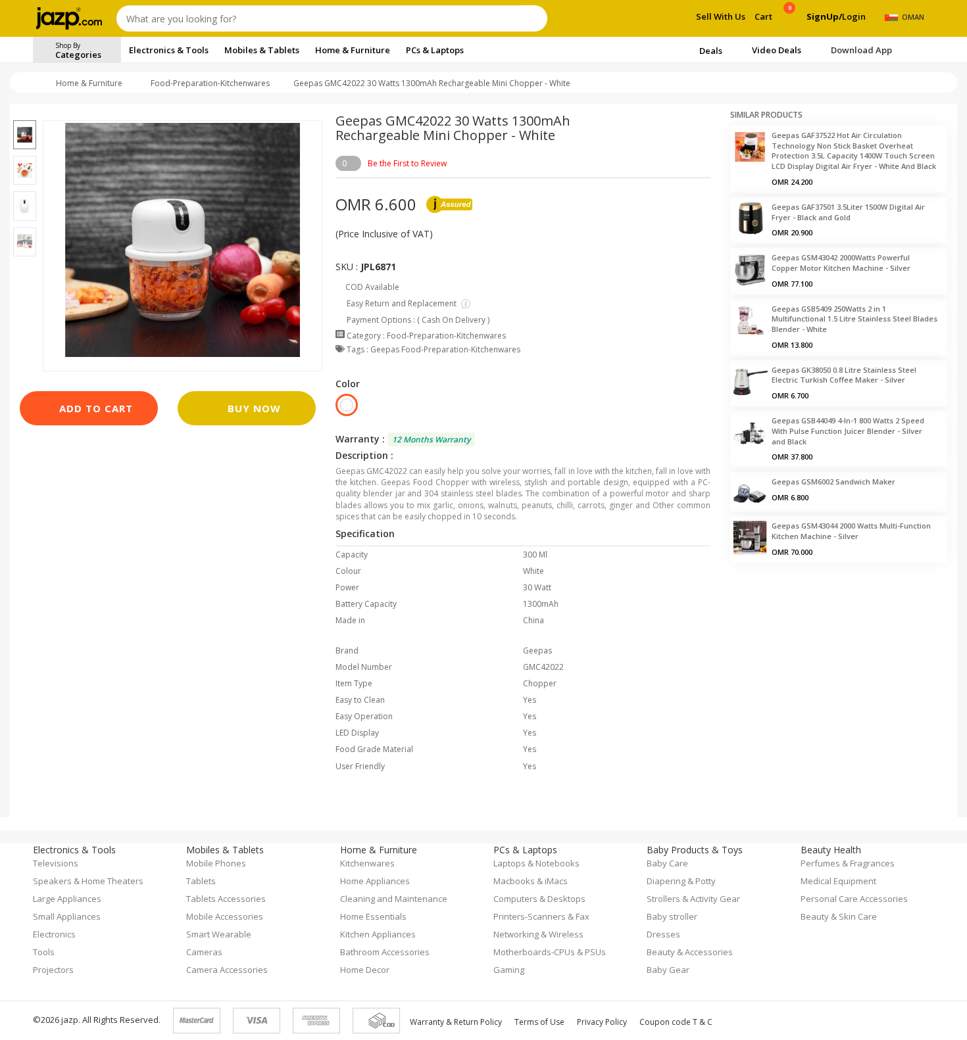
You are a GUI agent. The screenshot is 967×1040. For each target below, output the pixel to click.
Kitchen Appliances (378, 934)
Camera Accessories (227, 970)
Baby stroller (672, 916)
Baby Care (667, 863)
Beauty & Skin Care (839, 916)
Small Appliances (67, 916)
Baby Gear (668, 970)
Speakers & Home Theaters (88, 881)
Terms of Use (539, 1022)
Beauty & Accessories (690, 952)
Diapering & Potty (681, 881)
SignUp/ (824, 16)
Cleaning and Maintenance (393, 899)
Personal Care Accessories (854, 899)
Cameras (204, 952)
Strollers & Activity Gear (693, 899)
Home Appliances (375, 881)
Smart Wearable (218, 934)
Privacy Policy (602, 1022)
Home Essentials (373, 916)
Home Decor (364, 970)
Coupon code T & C (675, 1022)
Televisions (55, 863)
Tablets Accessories (226, 899)
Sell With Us (720, 16)
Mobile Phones (216, 863)
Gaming (508, 970)
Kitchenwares (367, 863)
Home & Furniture (89, 83)
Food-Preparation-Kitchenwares (210, 83)
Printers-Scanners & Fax (541, 916)
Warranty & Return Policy (456, 1022)
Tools (44, 952)
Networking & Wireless (538, 934)
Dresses (663, 934)
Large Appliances (67, 899)
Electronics (54, 934)
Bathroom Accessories (385, 952)
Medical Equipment (838, 881)
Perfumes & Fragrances (848, 863)
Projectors (53, 970)
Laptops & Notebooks (536, 863)
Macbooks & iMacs (530, 881)
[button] (24, 112)
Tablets (201, 881)
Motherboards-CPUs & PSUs (549, 952)
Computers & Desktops (539, 899)
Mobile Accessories (224, 916)
